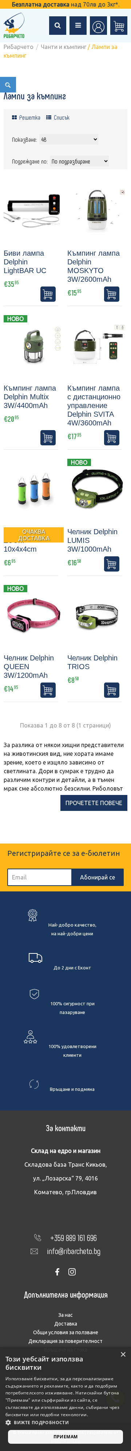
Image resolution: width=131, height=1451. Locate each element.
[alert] (65, 1399)
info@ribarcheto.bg (73, 1250)
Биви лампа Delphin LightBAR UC (25, 262)
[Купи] (48, 294)
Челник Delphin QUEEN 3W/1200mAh (29, 666)
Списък (61, 117)
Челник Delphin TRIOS (92, 662)
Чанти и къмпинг (63, 47)
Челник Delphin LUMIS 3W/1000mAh (92, 540)
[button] (65, 1422)
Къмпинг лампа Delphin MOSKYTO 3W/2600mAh (93, 266)
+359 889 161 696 (73, 1237)
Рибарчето (18, 47)
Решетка (29, 117)
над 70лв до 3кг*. (65, 4)
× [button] (123, 1354)
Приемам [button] (65, 1437)
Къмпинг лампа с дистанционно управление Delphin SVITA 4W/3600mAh (93, 405)
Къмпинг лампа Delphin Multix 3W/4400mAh (30, 396)
